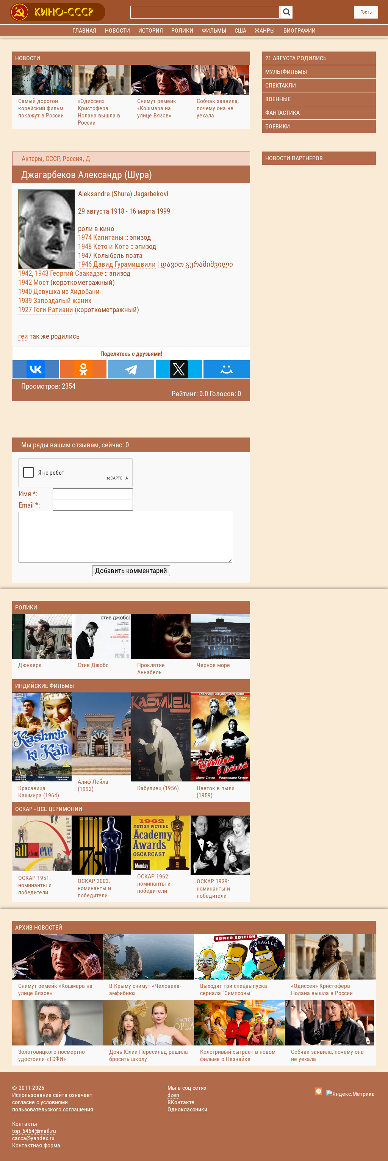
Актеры (32, 159)
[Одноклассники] (83, 369)
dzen (173, 1094)
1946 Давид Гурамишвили (117, 264)
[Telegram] (131, 369)
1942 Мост (33, 282)
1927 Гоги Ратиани (45, 309)
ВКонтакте (180, 1102)
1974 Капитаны (101, 237)
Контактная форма (36, 1145)
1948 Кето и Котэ (103, 246)
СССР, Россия (64, 159)
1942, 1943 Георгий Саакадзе (60, 273)
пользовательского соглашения (52, 1109)
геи (23, 336)
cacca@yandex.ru (33, 1138)
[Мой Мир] (226, 369)
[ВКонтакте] (36, 369)
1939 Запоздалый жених (54, 300)
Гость (366, 12)
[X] (179, 369)
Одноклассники (187, 1109)
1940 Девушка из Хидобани (59, 291)
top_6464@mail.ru (34, 1130)
